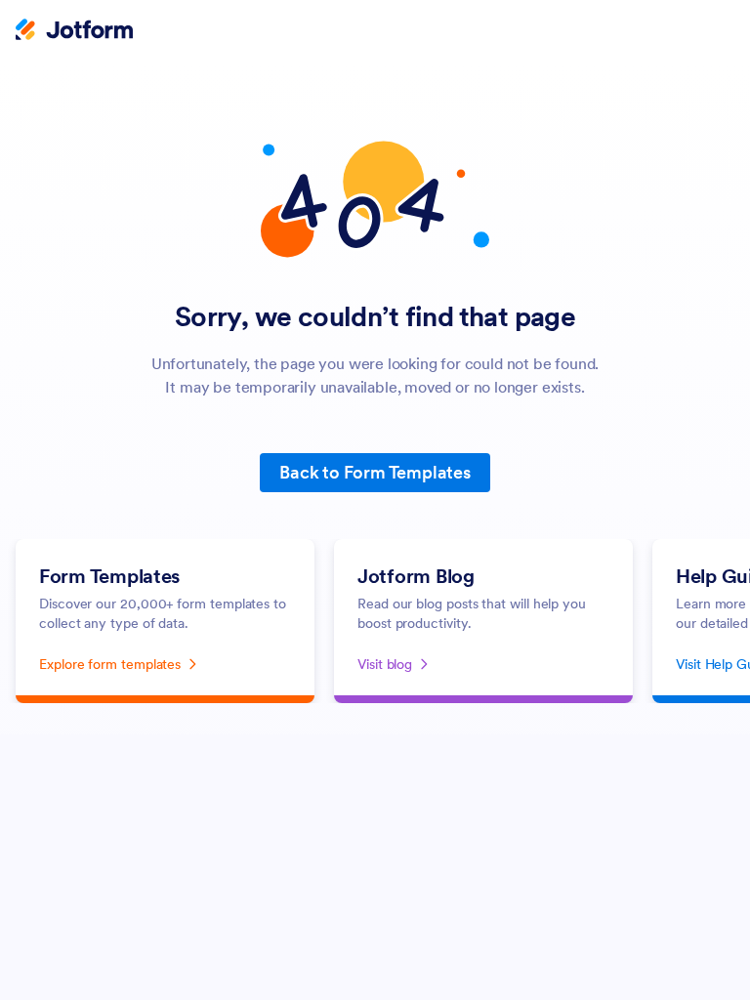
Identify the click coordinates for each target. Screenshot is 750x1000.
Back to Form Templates (375, 472)
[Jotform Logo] (74, 31)
